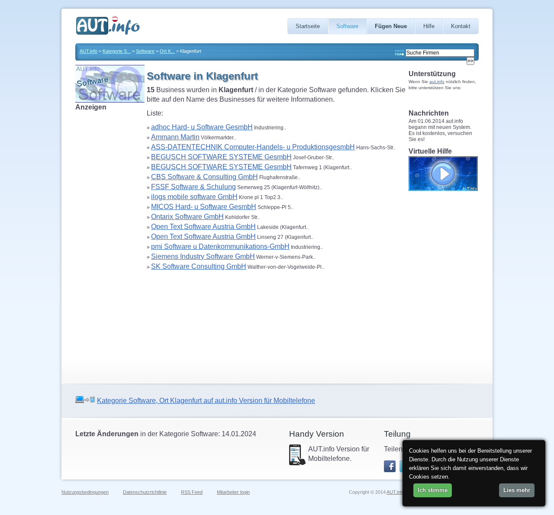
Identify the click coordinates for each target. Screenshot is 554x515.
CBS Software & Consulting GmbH (204, 176)
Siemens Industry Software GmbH (203, 256)
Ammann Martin (175, 137)
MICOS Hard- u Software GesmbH (203, 206)
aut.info (436, 81)
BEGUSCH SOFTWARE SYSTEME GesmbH (221, 157)
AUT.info (88, 51)
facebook (390, 466)
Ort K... (167, 51)
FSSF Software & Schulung (193, 186)
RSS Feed (192, 492)
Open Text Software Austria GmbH (203, 226)
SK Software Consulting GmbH (198, 266)
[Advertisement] (110, 242)
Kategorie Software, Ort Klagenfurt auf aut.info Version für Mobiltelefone (206, 400)
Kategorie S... (117, 51)
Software (347, 26)
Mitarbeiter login (233, 492)
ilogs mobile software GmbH (194, 196)
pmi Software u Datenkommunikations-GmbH (220, 246)
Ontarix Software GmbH (187, 216)
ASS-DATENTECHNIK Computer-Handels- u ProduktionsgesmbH (253, 147)
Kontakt (460, 26)
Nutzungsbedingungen (85, 492)
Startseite (308, 26)
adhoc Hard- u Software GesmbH (202, 127)
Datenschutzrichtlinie (145, 492)
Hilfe (429, 26)
